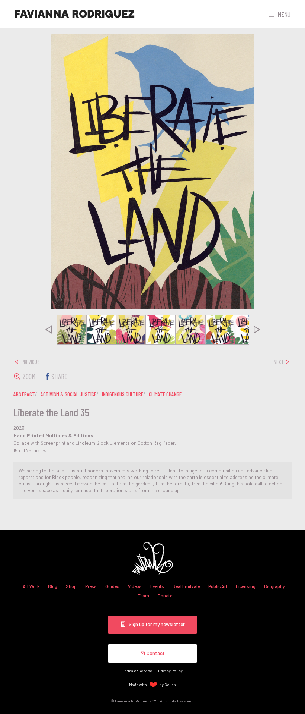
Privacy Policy (170, 670)
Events (157, 586)
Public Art (217, 586)
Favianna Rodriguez (74, 14)
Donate (165, 595)
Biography (274, 586)
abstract (24, 394)
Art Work (31, 586)
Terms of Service (137, 670)
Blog (52, 586)
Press (91, 586)
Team (143, 595)
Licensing (246, 586)
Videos (135, 586)
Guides (112, 586)
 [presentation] (48, 329)
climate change (165, 394)
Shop (71, 586)
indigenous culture (122, 394)
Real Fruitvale (186, 586)
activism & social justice (68, 394)
